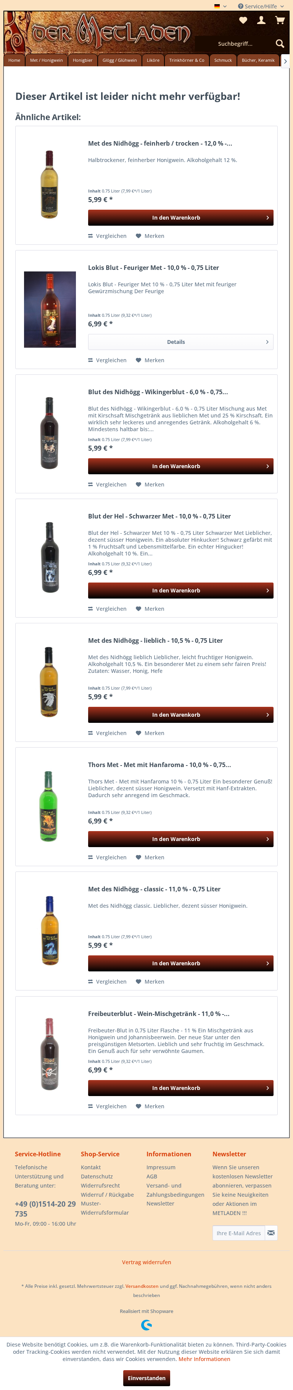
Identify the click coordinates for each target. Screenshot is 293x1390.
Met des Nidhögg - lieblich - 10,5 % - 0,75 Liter (155, 641)
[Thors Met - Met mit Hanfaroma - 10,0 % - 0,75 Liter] (49, 806)
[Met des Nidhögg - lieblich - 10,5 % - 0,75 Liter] (49, 682)
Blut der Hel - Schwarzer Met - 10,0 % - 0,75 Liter (159, 516)
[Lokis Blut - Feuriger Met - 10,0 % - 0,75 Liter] (49, 309)
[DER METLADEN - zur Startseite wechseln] (146, 33)
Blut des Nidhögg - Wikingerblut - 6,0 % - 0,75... (158, 392)
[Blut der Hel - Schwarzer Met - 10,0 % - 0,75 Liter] (49, 558)
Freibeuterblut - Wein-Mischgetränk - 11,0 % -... (159, 1014)
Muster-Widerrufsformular (105, 1208)
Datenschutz (97, 1176)
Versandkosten (142, 1286)
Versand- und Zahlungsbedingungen (175, 1190)
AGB (151, 1176)
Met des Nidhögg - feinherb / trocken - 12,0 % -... (160, 144)
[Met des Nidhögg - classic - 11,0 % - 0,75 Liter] (49, 931)
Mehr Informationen (204, 1359)
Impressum (160, 1167)
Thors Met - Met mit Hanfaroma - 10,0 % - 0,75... (159, 765)
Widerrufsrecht (100, 1185)
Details (176, 341)
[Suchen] (280, 43)
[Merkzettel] (242, 20)
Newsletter (160, 1203)
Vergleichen (111, 235)
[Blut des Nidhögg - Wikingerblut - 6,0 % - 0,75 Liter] (49, 434)
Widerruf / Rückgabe (107, 1194)
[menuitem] (241, 43)
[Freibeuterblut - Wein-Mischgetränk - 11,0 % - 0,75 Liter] (49, 1055)
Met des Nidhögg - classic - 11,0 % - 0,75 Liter (154, 889)
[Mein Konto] (261, 20)
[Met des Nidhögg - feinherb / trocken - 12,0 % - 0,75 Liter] (49, 185)
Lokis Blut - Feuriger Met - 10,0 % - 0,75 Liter (153, 268)
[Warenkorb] (280, 20)
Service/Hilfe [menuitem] (261, 6)
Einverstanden (147, 1378)
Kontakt (91, 1167)
